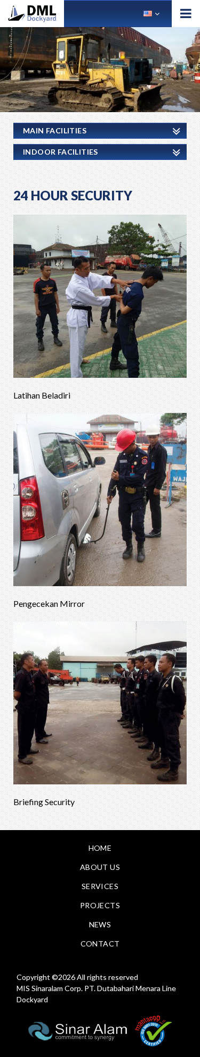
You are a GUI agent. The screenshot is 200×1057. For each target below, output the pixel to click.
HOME (100, 847)
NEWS (100, 924)
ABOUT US (100, 867)
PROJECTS (100, 905)
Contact (100, 943)
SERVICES (100, 886)
